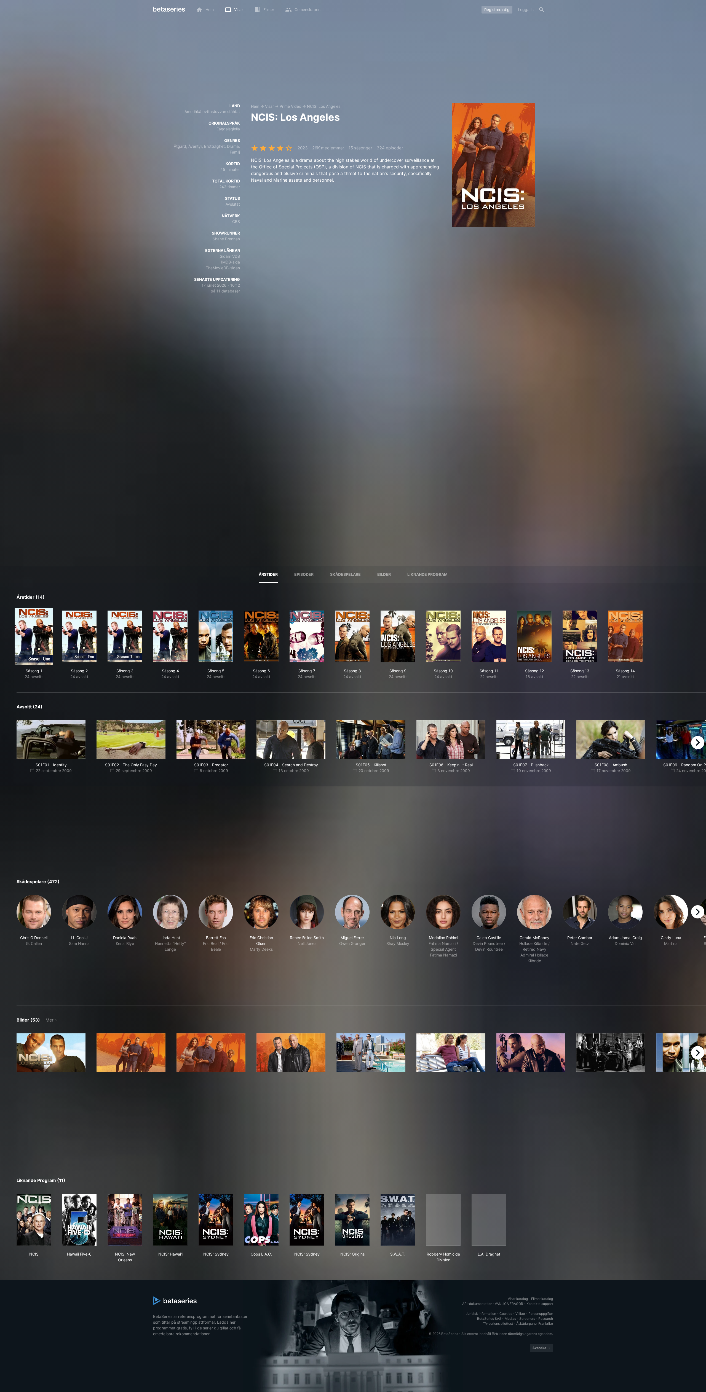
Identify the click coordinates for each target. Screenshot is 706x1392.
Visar (269, 106)
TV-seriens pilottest (498, 1323)
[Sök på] (541, 10)
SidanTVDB (230, 256)
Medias (510, 1318)
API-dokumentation (477, 1304)
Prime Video (290, 106)
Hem (255, 106)
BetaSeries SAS (489, 1318)
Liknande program (427, 574)
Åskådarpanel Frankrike (534, 1323)
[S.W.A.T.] (398, 1220)
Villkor (520, 1314)
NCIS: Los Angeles (323, 106)
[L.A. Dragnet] (489, 1220)
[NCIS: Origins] (352, 1220)
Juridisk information (481, 1314)
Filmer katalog (542, 1299)
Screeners (527, 1318)
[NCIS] (34, 1220)
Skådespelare (345, 574)
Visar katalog (518, 1299)
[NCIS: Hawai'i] (170, 1220)
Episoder (304, 574)
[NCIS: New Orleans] (125, 1220)
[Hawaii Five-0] (79, 1220)
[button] (34, 944)
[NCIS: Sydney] (216, 1220)
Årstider (268, 574)
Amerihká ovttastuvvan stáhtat (212, 111)
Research (545, 1318)
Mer (50, 1020)
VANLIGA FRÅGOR (509, 1304)
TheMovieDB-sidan (223, 267)
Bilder (384, 574)
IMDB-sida (230, 262)
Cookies (505, 1314)
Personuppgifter (540, 1314)
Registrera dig (497, 9)
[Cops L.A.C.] (261, 1220)
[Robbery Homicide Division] (443, 1220)
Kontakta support (539, 1304)
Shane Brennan (226, 239)
